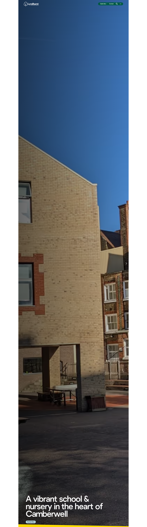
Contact (111, 3)
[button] (103, 3)
